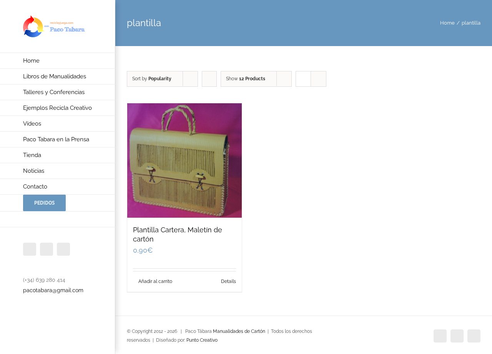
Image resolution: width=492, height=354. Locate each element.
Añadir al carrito (155, 281)
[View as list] (318, 78)
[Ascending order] (209, 79)
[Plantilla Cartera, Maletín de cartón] (184, 160)
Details (228, 281)
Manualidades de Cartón (239, 331)
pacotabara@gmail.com (53, 290)
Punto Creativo (202, 340)
